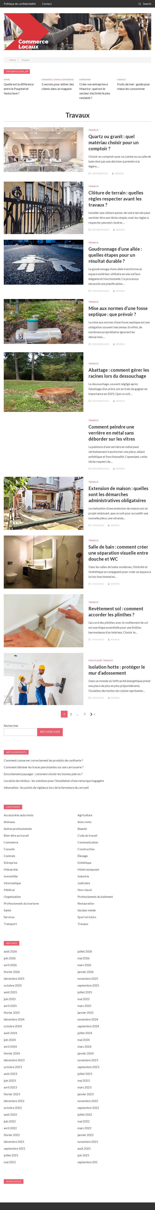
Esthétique (84, 862)
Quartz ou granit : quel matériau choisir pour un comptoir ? (113, 142)
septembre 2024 (88, 1026)
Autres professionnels (18, 828)
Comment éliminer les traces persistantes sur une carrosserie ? (44, 767)
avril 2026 (10, 965)
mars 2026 (84, 965)
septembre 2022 (88, 1107)
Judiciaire (84, 883)
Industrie (83, 876)
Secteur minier (87, 910)
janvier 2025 (86, 1012)
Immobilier (11, 876)
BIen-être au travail (16, 835)
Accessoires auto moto (18, 815)
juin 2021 (83, 1155)
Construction (86, 849)
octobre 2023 (13, 1067)
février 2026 (12, 971)
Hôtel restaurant (88, 869)
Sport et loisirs (87, 917)
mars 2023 (84, 1087)
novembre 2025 (88, 978)
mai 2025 (84, 999)
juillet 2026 (85, 951)
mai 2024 (84, 1039)
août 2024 (10, 1033)
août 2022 (10, 1114)
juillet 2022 (85, 1114)
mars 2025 (84, 1005)
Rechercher (11, 725)
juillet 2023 (85, 1073)
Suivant (94, 714)
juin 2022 (10, 1121)
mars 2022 (84, 1128)
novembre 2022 (88, 1101)
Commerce (47, 79)
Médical (9, 890)
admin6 (119, 173)
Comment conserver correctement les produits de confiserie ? (43, 760)
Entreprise (68, 79)
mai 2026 (84, 958)
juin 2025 (10, 999)
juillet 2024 (85, 1033)
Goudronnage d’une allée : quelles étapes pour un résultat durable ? (115, 255)
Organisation (12, 896)
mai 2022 (84, 1121)
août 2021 (84, 1148)
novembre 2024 (88, 1019)
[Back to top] (144, 1199)
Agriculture (85, 815)
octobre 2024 (13, 1026)
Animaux (9, 822)
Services (9, 917)
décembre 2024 (14, 1019)
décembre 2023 (14, 1060)
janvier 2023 (86, 1094)
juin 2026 (10, 958)
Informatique (12, 883)
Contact (47, 3)
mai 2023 (84, 1080)
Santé (7, 79)
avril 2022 (10, 1128)
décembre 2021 (14, 1141)
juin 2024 (10, 1039)
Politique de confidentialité (20, 3)
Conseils (57, 79)
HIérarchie (11, 869)
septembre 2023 (88, 1067)
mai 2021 (10, 1162)
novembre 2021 (88, 1141)
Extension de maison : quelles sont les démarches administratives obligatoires (118, 494)
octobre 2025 (13, 985)
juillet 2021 (11, 1155)
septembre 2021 (14, 1148)
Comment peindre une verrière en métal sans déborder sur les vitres (111, 433)
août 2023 (10, 1073)
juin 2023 (10, 1080)
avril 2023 (10, 1087)
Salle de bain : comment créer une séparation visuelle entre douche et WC (118, 553)
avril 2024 (10, 1046)
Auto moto (84, 822)
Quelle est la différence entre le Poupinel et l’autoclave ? (19, 88)
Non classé (95, 660)
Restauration (86, 903)
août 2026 (10, 951)
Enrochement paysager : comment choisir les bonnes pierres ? (43, 774)
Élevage (83, 856)
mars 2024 (84, 1046)
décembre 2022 (14, 1101)
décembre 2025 (14, 978)
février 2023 (12, 1094)
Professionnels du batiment (95, 896)
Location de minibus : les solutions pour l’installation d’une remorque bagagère (54, 780)
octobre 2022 (13, 1107)
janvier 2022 (86, 1135)
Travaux (93, 130)
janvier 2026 (86, 971)
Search (147, 3)
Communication (88, 842)
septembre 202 (87, 1162)
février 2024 (12, 1053)
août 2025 (10, 992)
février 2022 (12, 1135)
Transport (10, 924)
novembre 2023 (88, 1060)
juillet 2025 (85, 992)
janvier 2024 (86, 1053)
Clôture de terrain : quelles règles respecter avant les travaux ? (115, 198)
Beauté (82, 828)
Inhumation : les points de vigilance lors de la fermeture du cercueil (46, 787)
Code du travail (87, 835)
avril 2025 (10, 1005)
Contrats (9, 856)
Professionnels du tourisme (21, 903)
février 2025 (12, 1012)
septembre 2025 (88, 985)
